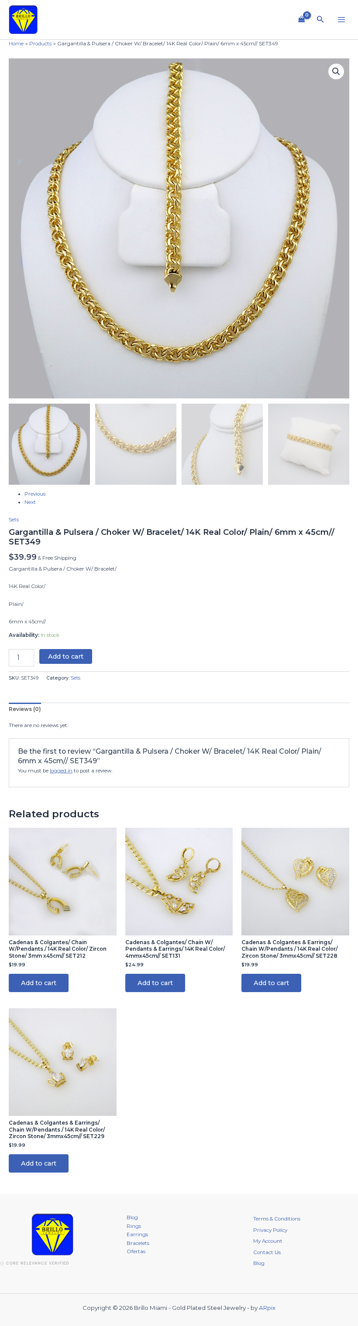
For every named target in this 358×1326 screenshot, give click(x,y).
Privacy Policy (270, 1230)
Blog (132, 1217)
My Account (267, 1241)
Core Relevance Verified (37, 1263)
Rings (134, 1226)
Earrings (137, 1234)
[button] (320, 19)
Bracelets (138, 1243)
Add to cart (65, 656)
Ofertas (136, 1251)
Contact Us (267, 1252)
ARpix (267, 1307)
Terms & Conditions (276, 1219)
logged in (61, 771)
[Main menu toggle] (341, 20)
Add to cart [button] (38, 983)
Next (30, 502)
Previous (34, 494)
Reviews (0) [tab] (25, 709)
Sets (14, 520)
